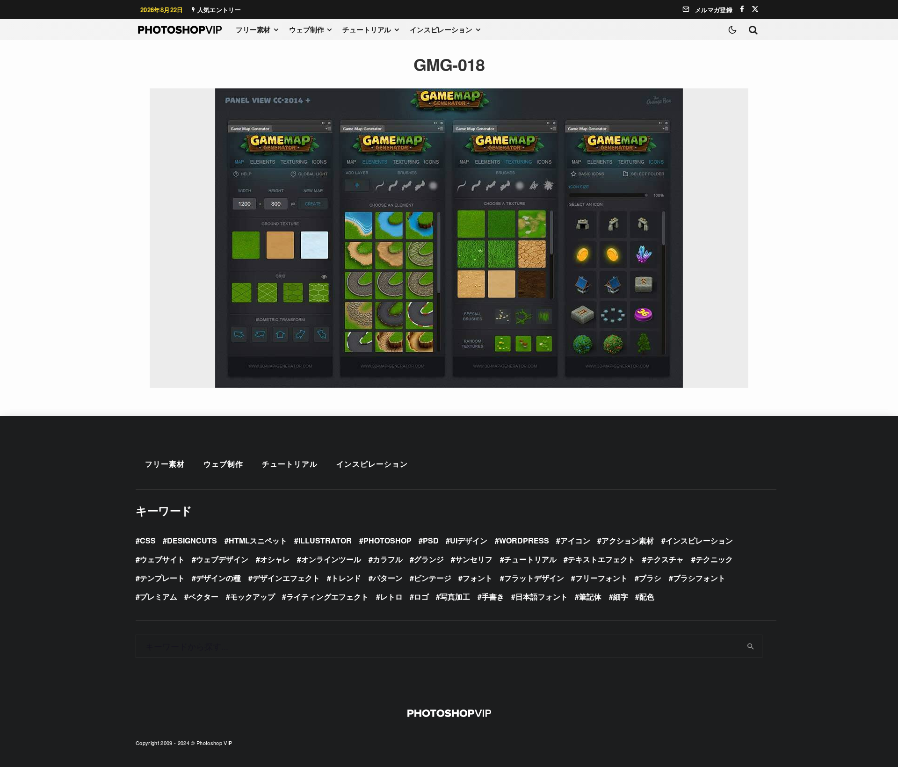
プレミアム (158, 596)
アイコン (575, 540)
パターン (388, 577)
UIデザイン (468, 540)
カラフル (388, 559)
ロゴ (421, 596)
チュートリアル (366, 29)
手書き (493, 596)
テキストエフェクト (601, 559)
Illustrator (325, 540)
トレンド (346, 577)
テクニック (714, 559)
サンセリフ (473, 559)
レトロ (391, 596)
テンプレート (162, 577)
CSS (148, 540)
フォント (477, 577)
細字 (620, 596)
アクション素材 (627, 540)
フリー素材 (253, 29)
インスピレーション (441, 29)
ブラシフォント (699, 577)
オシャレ (275, 559)
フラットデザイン (534, 577)
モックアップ (252, 596)
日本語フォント (541, 596)
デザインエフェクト (286, 577)
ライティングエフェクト (327, 596)
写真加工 (455, 596)
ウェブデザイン (222, 559)
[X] (755, 9)
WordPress (524, 540)
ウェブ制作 (306, 29)
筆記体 (590, 596)
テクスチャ (665, 559)
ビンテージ (432, 577)
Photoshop (387, 540)
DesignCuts (192, 540)
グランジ (429, 559)
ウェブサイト (162, 559)
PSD (431, 540)
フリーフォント (601, 577)
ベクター (203, 596)
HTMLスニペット (258, 540)
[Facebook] (742, 9)
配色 (646, 596)
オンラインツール (331, 559)
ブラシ (650, 577)
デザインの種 (218, 577)
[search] (751, 646)
